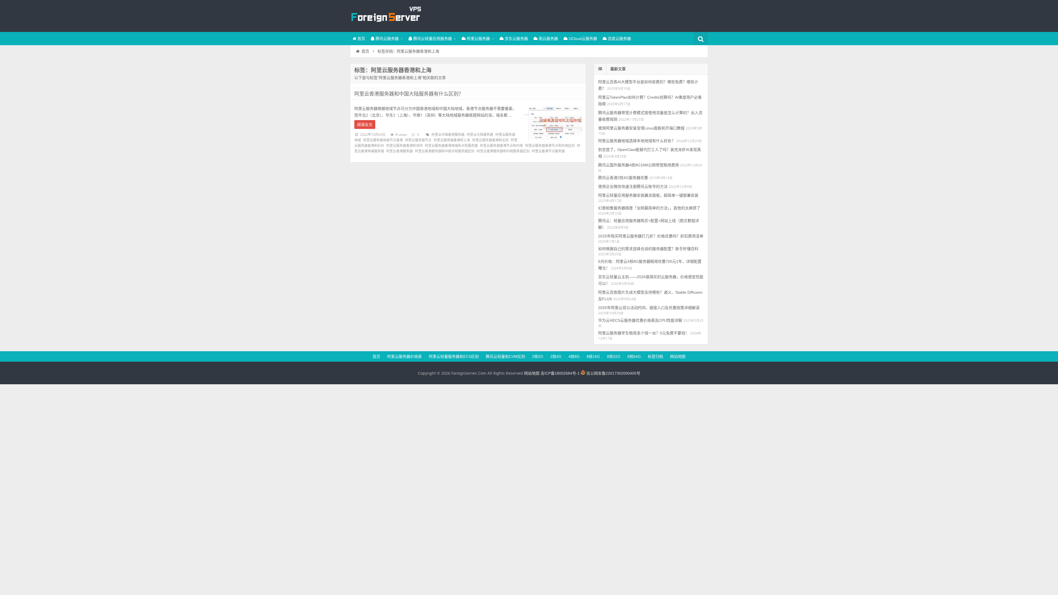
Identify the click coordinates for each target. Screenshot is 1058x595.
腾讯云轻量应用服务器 (432, 38)
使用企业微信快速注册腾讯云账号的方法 (633, 186)
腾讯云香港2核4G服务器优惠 (623, 177)
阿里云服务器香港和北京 (490, 140)
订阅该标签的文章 (366, 75)
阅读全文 (365, 124)
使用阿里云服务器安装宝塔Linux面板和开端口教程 (641, 128)
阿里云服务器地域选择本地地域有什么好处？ (636, 141)
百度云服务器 (619, 38)
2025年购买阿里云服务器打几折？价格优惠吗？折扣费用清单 (650, 236)
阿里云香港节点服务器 (548, 151)
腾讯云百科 (386, 15)
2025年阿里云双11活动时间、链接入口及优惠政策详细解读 (649, 307)
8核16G (593, 356)
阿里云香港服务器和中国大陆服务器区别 (444, 151)
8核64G (634, 356)
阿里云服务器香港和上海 (452, 140)
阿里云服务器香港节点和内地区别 (550, 146)
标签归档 (655, 356)
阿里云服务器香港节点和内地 (501, 146)
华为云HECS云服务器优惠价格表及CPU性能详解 (640, 320)
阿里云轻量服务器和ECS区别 (454, 356)
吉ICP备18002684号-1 (560, 373)
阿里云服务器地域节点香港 (383, 140)
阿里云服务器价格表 (404, 356)
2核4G (556, 356)
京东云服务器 (516, 38)
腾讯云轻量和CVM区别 (505, 356)
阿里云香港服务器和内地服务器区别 (503, 151)
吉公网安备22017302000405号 (612, 373)
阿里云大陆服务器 (480, 135)
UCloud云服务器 (582, 38)
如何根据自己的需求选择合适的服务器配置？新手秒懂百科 (648, 249)
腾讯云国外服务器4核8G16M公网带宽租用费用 (638, 165)
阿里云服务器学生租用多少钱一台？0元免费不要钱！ (643, 333)
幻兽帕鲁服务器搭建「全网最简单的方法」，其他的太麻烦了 (649, 208)
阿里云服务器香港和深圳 (404, 146)
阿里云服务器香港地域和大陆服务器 (451, 146)
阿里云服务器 (478, 38)
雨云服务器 (548, 38)
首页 (360, 38)
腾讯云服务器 (386, 38)
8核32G (613, 356)
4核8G (574, 356)
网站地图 (677, 356)
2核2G (537, 356)
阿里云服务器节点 (418, 140)
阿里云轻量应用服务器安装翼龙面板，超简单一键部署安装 (648, 195)
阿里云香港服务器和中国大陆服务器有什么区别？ (408, 94)
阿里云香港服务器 (399, 151)
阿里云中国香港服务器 (448, 135)
